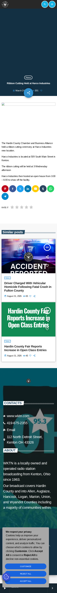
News (28, 77)
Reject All (25, 574)
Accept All (25, 581)
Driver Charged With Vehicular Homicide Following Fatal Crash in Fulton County (27, 287)
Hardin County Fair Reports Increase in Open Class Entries (25, 348)
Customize (25, 566)
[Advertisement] (28, 42)
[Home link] (5, 4)
